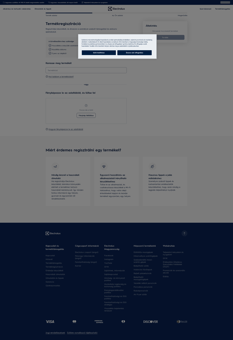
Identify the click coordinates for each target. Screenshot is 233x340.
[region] (117, 46)
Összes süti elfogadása (134, 53)
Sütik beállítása (99, 53)
